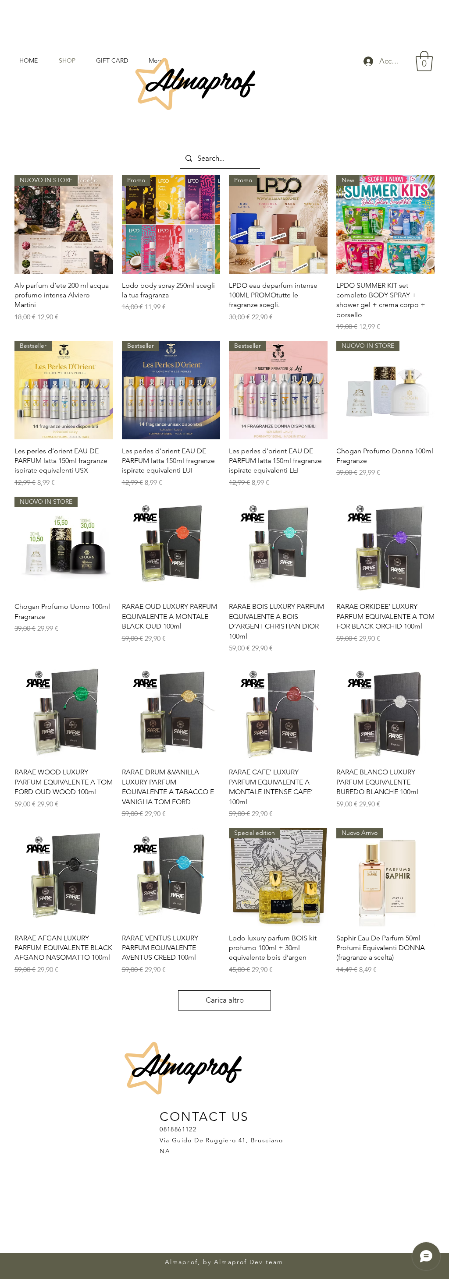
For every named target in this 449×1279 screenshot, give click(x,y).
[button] (424, 61)
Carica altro (225, 1000)
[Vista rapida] (171, 546)
